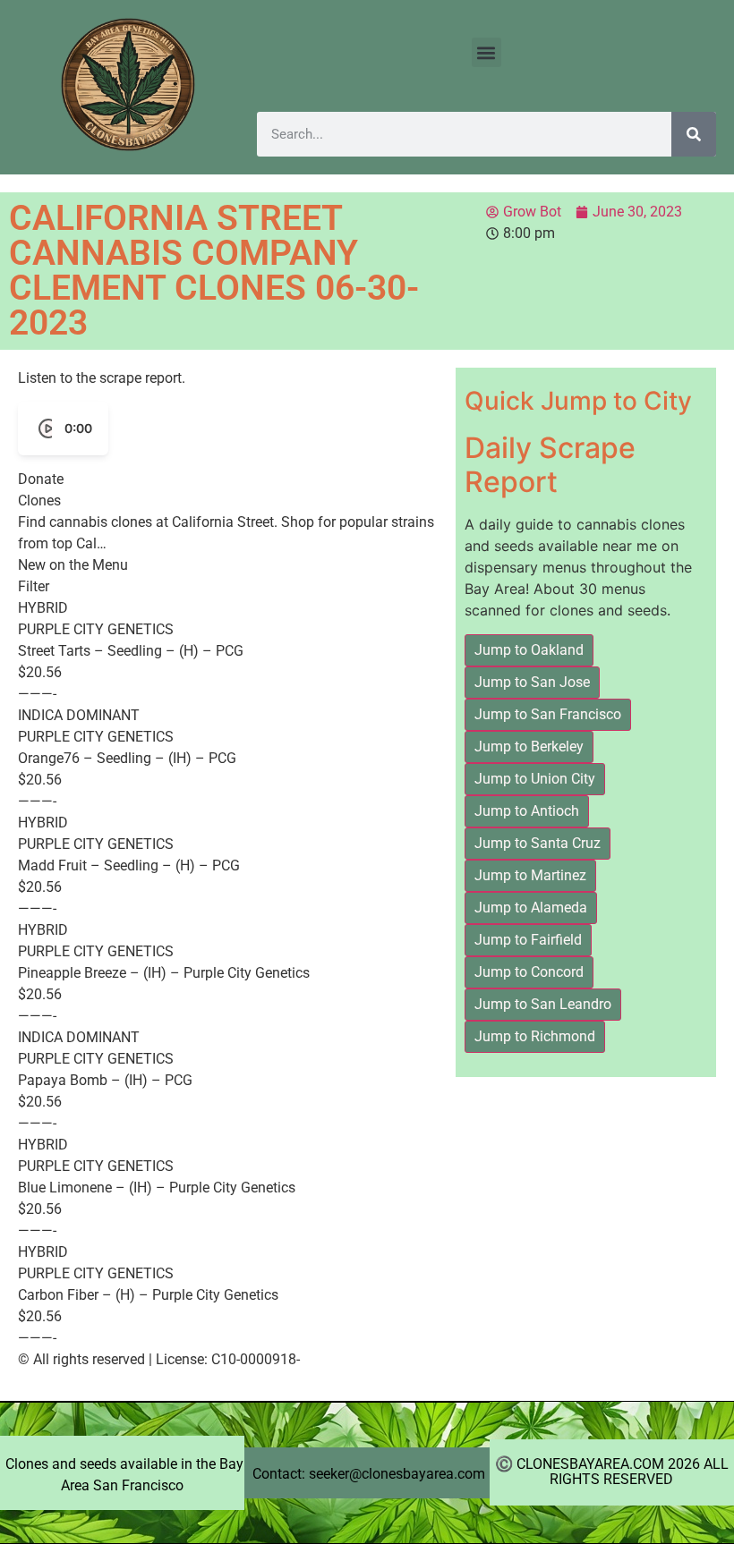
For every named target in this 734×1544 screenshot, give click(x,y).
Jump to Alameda (530, 907)
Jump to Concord (529, 971)
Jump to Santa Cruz (537, 843)
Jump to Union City (534, 778)
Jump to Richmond (534, 1036)
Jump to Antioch (526, 810)
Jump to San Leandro (542, 1004)
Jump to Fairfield (528, 939)
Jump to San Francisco (547, 714)
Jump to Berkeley (529, 746)
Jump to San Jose (532, 682)
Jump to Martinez (530, 875)
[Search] (693, 134)
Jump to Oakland (529, 649)
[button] (486, 52)
